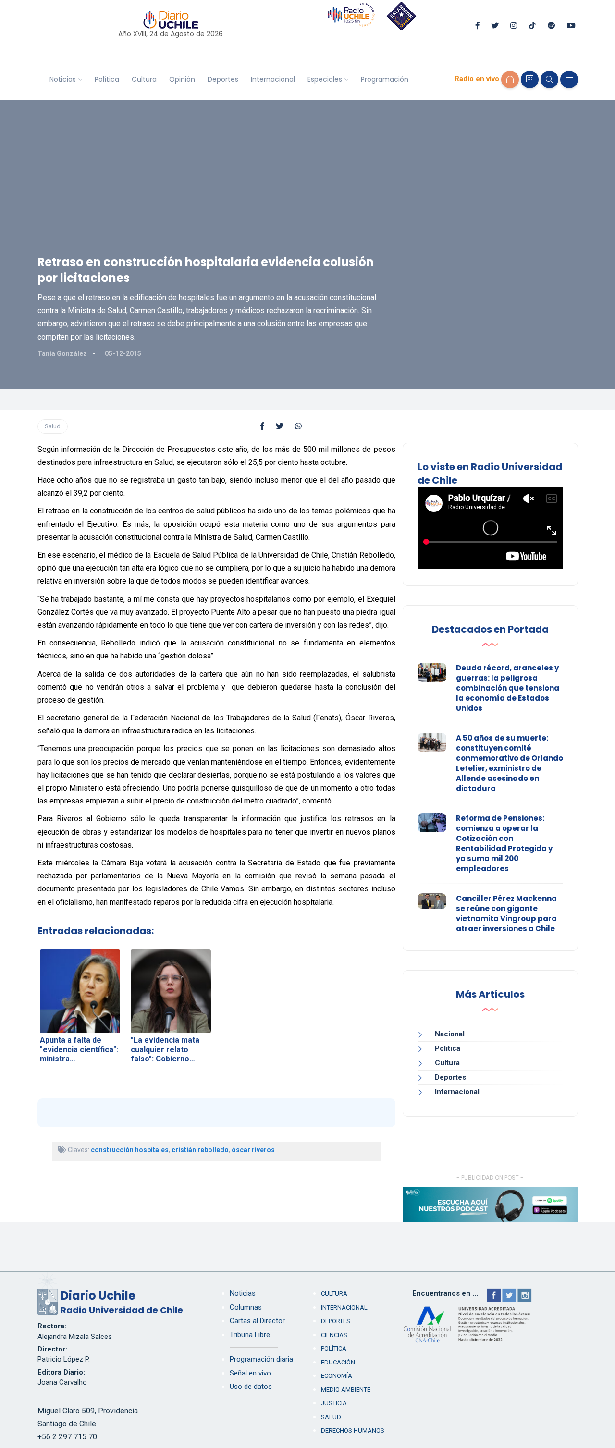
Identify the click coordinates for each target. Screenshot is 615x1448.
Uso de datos (251, 1386)
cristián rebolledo (200, 1150)
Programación (384, 79)
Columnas (246, 1307)
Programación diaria (261, 1359)
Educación (338, 1362)
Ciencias (334, 1334)
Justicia (334, 1403)
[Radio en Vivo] (510, 79)
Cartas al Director (257, 1320)
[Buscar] (549, 79)
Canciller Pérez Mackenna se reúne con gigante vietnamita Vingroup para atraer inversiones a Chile (506, 913)
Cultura (144, 79)
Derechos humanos (352, 1430)
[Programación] (530, 79)
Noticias (62, 79)
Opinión (182, 79)
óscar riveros (253, 1150)
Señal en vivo (250, 1373)
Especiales (325, 79)
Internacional (273, 79)
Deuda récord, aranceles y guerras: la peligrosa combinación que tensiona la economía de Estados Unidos (507, 688)
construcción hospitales (130, 1150)
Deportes (223, 79)
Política (107, 79)
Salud (53, 426)
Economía (336, 1375)
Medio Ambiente (345, 1389)
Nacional (450, 1034)
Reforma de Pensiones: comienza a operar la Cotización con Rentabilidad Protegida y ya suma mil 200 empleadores (504, 843)
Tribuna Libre (250, 1334)
